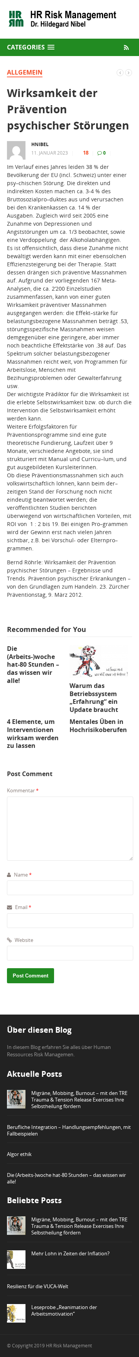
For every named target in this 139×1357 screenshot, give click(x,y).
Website (23, 939)
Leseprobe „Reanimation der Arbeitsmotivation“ (64, 1310)
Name (22, 874)
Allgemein (24, 72)
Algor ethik (19, 1154)
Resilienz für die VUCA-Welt (37, 1286)
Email (22, 907)
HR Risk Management (69, 1345)
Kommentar (23, 790)
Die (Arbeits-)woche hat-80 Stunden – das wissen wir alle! (66, 1178)
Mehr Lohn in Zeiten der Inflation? (70, 1253)
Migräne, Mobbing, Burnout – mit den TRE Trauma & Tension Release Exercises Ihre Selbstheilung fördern (79, 1100)
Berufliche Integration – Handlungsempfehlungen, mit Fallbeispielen (69, 1130)
